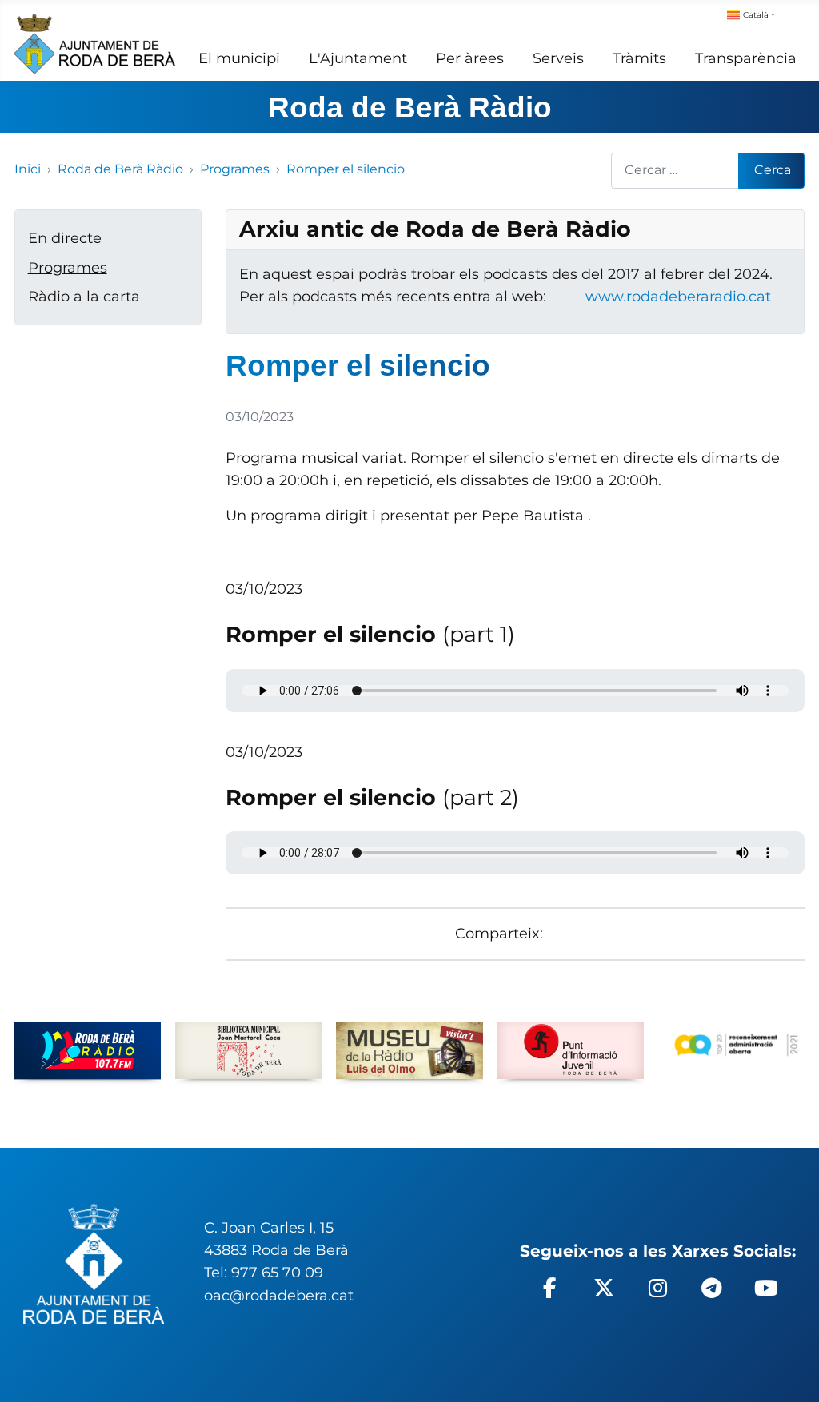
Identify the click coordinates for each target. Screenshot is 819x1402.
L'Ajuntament (358, 58)
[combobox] (675, 171)
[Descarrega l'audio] (231, 566)
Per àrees (470, 58)
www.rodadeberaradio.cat (678, 296)
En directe (65, 237)
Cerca (772, 169)
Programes (67, 267)
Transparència (746, 58)
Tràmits (639, 58)
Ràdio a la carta (84, 296)
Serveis (558, 58)
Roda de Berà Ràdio (410, 107)
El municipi (239, 58)
